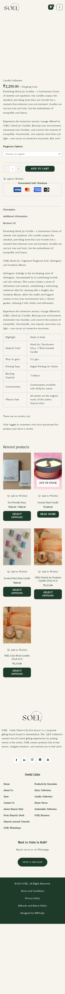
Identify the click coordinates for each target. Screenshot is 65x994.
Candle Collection (12, 80)
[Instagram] (32, 760)
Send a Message (32, 862)
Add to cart (40, 168)
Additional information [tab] (15, 216)
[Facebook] (16, 760)
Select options (17, 516)
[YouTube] (48, 760)
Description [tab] (9, 209)
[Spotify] (40, 760)
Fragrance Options (13, 146)
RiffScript (39, 913)
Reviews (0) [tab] (9, 223)
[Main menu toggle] (59, 7)
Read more (48, 514)
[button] (13, 179)
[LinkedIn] (24, 760)
